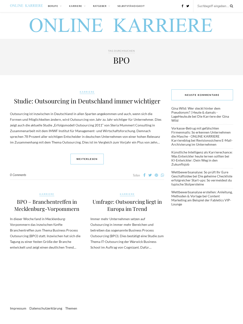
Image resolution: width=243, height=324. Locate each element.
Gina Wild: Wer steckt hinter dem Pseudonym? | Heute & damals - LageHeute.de (195, 112)
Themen (71, 308)
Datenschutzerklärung (45, 308)
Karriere (75, 6)
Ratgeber (100, 6)
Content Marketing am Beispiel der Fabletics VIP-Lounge (201, 200)
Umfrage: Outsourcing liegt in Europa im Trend (127, 205)
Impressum (18, 308)
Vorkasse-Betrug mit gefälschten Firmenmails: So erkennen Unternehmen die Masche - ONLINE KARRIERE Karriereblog (201, 134)
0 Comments (18, 175)
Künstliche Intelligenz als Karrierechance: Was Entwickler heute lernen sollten (202, 154)
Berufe (53, 6)
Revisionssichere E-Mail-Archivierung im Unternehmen (202, 142)
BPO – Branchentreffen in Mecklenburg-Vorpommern (46, 205)
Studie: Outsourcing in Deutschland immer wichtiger (87, 101)
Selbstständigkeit (131, 6)
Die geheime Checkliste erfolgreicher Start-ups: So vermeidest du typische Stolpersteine (201, 180)
